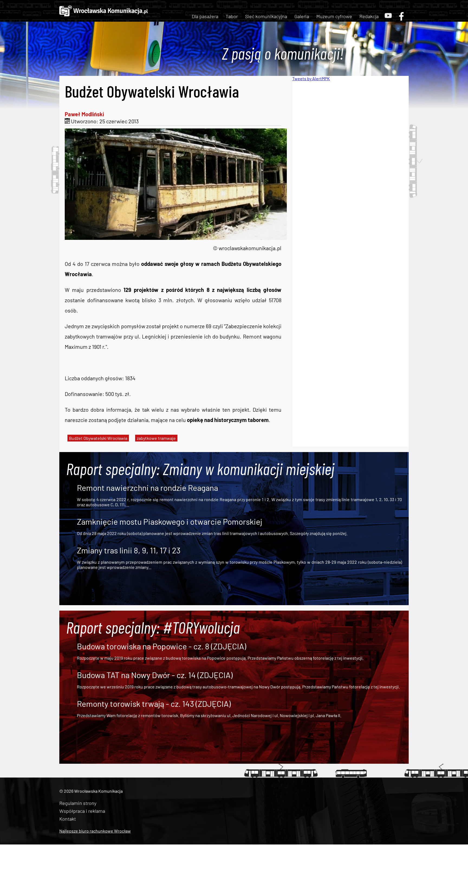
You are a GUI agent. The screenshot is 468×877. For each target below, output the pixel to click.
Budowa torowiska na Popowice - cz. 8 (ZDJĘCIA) (161, 646)
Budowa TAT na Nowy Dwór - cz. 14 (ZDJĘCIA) (155, 675)
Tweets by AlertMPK (311, 78)
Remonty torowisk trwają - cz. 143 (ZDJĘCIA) (154, 703)
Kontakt (67, 819)
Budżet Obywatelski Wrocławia (98, 438)
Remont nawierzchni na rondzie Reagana (147, 487)
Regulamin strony (77, 803)
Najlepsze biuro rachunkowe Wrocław (95, 830)
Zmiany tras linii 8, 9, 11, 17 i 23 (128, 550)
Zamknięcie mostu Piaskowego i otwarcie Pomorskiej (169, 521)
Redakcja (369, 16)
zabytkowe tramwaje (156, 438)
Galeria (301, 16)
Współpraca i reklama (82, 811)
